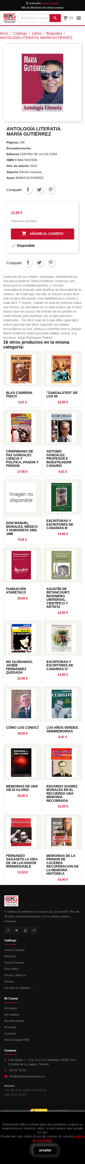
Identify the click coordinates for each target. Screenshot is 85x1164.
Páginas (13, 142)
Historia (9, 981)
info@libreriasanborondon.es (27, 1076)
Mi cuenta (10, 1008)
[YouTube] (25, 930)
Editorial (13, 154)
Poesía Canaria (14, 962)
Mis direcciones (14, 1021)
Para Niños (11, 969)
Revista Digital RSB (16, 1039)
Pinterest (50, 189)
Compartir (28, 189)
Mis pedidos (12, 1014)
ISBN (10, 160)
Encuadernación (19, 148)
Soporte (12, 172)
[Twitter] (16, 930)
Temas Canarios (14, 950)
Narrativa (10, 956)
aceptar (45, 1150)
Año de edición (18, 166)
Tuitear (39, 189)
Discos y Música (15, 975)
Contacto (10, 1033)
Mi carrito (10, 1027)
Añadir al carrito (42, 233)
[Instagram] (34, 930)
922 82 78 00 (17, 1070)
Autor (11, 178)
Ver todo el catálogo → (18, 987)
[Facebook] (7, 930)
